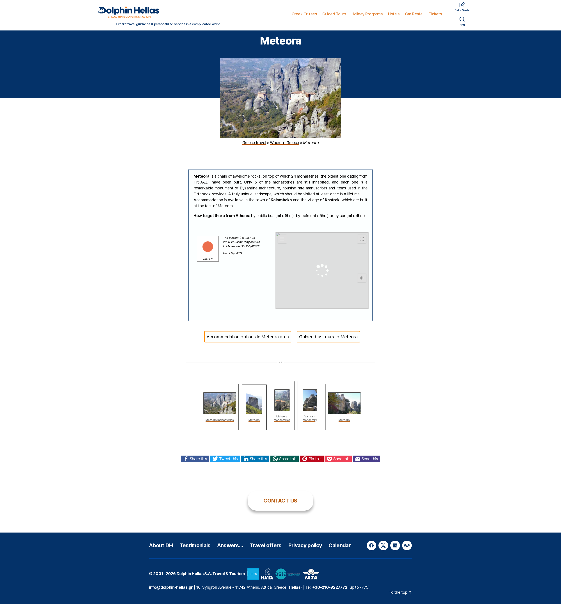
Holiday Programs (367, 14)
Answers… (230, 545)
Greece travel (254, 142)
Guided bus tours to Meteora (328, 336)
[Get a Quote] (462, 4)
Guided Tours (334, 14)
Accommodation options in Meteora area (248, 336)
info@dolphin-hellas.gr (171, 587)
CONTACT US (280, 500)
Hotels (393, 14)
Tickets (435, 14)
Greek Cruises (304, 14)
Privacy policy (305, 545)
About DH (161, 545)
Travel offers (265, 545)
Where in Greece (284, 142)
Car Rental (414, 14)
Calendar (339, 545)
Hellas (294, 587)
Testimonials (195, 545)
